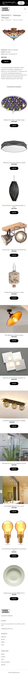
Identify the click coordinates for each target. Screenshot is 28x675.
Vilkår (2, 659)
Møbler (3, 642)
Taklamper (15, 50)
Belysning (10, 50)
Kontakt (3, 656)
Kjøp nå (6, 61)
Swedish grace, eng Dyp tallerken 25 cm (14, 593)
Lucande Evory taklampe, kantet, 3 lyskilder (14, 420)
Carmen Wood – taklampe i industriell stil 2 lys (14, 249)
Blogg (2, 654)
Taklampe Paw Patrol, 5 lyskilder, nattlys (14, 120)
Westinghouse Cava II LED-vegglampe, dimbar (14, 463)
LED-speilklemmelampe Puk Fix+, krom (14, 506)
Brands (3, 639)
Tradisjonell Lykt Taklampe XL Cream (14, 292)
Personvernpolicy (5, 662)
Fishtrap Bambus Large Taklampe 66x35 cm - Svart (14, 206)
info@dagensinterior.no (7, 628)
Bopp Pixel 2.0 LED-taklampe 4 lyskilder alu (14, 378)
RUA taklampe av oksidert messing (14, 335)
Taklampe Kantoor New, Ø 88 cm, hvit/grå (14, 162)
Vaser (2, 644)
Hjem (2, 20)
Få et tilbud (21, 3)
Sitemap (3, 664)
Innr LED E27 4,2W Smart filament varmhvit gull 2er (14, 549)
